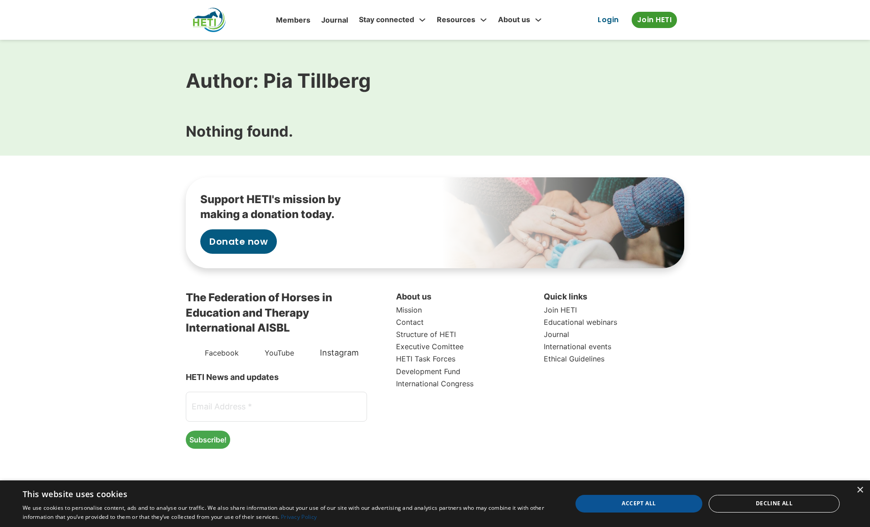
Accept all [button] (639, 503)
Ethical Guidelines (574, 358)
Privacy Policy (299, 517)
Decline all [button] (774, 503)
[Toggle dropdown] (422, 20)
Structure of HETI (426, 334)
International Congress (435, 383)
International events (577, 346)
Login (608, 19)
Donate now (238, 241)
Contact (410, 322)
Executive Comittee (430, 346)
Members (293, 19)
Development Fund (428, 371)
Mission (409, 309)
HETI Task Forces (425, 358)
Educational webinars (580, 322)
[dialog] (435, 503)
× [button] (859, 490)
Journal (334, 19)
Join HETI (654, 19)
